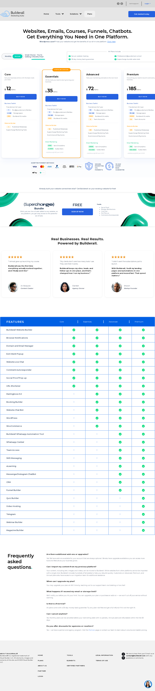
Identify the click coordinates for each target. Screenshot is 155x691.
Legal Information (104, 655)
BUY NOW (20, 96)
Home (46, 14)
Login (147, 3)
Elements (71, 660)
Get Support (134, 3)
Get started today (141, 14)
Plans (89, 14)
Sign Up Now (77, 212)
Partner (42, 671)
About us (42, 665)
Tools (70, 655)
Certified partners (76, 665)
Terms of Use (102, 660)
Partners (92, 630)
